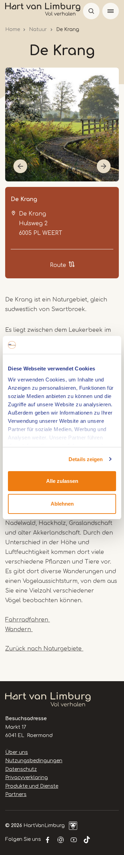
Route (58, 265)
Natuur (38, 29)
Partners (16, 794)
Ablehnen (62, 504)
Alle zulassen (62, 481)
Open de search (91, 11)
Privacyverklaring (26, 777)
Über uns (16, 752)
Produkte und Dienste (31, 786)
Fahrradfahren (27, 620)
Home (12, 29)
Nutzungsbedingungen (33, 760)
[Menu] (110, 11)
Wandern (19, 629)
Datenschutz (21, 769)
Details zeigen (86, 459)
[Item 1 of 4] (62, 124)
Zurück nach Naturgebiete (44, 649)
